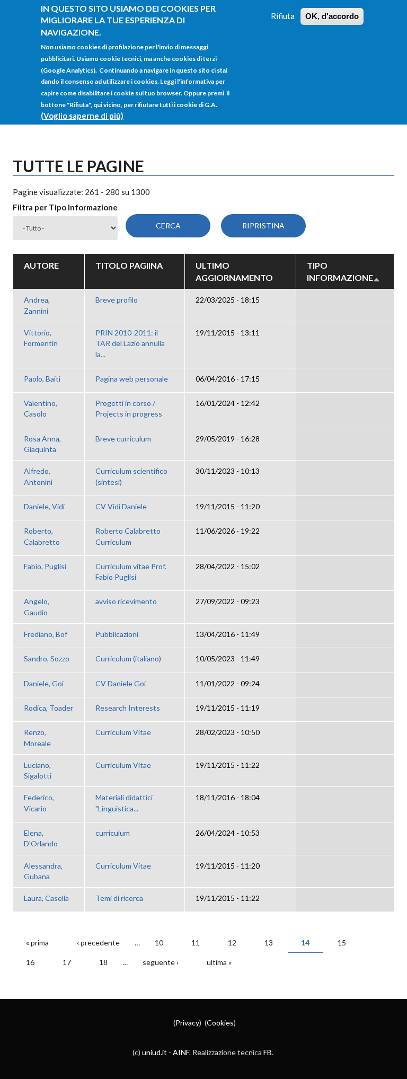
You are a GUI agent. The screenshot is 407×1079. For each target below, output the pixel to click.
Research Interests (127, 707)
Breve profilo (116, 299)
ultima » (219, 962)
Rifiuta (283, 16)
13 (268, 942)
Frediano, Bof (45, 634)
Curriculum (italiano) (128, 658)
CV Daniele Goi (120, 683)
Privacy (187, 1022)
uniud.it (154, 1052)
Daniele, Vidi (44, 506)
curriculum (112, 832)
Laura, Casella (46, 898)
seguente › (161, 962)
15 (342, 942)
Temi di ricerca (119, 898)
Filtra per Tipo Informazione (65, 207)
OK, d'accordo (332, 16)
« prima (37, 942)
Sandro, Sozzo (46, 658)
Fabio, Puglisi (45, 566)
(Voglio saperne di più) (82, 115)
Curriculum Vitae (123, 732)
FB (267, 1052)
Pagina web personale (131, 378)
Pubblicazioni (116, 634)
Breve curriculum (123, 438)
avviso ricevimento (126, 601)
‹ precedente (98, 942)
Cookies (220, 1022)
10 (159, 942)
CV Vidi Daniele (121, 506)
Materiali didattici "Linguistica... (124, 802)
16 (30, 962)
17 (67, 962)
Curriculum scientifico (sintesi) (131, 476)
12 (232, 942)
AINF (181, 1052)
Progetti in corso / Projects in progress (128, 408)
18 (103, 962)
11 (195, 942)
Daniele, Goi (44, 683)
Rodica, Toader (48, 707)
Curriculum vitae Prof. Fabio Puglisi (130, 571)
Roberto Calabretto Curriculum (128, 536)
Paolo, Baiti (42, 378)
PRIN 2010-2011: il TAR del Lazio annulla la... (130, 343)
